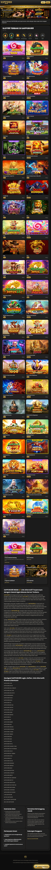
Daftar (48, 2)
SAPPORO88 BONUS (8, 700)
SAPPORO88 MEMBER (8, 722)
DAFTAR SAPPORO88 (8, 797)
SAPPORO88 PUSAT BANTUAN (10, 785)
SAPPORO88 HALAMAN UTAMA (10, 746)
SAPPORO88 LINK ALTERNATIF (10, 688)
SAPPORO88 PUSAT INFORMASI (10, 748)
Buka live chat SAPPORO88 (32, 838)
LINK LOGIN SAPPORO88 (9, 802)
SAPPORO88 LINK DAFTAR (9, 693)
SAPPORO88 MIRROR (8, 775)
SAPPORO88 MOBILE (8, 712)
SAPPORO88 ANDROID (8, 714)
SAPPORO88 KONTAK (8, 760)
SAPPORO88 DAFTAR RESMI (9, 792)
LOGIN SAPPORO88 (8, 794)
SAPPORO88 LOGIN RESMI (9, 789)
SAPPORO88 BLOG (8, 758)
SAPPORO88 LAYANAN (8, 731)
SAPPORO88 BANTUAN (8, 705)
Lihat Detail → (29, 559)
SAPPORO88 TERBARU (8, 734)
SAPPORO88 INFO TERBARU (9, 753)
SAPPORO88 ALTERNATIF (9, 773)
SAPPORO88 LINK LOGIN (9, 690)
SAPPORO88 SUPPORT (8, 707)
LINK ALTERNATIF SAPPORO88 (10, 799)
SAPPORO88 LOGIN (8, 683)
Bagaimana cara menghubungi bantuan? (13, 835)
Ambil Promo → (7, 562)
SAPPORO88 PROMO (8, 697)
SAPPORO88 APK (7, 719)
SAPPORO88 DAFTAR (8, 685)
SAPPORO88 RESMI (8, 736)
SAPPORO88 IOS (7, 717)
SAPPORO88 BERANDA (8, 695)
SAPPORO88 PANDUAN (8, 726)
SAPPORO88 (7, 595)
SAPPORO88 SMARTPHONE (9, 782)
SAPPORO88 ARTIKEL (8, 756)
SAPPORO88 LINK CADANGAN (10, 777)
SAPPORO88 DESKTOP (8, 780)
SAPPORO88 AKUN (8, 724)
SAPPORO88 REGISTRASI (9, 770)
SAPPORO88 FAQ (7, 702)
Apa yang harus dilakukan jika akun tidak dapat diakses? (12, 840)
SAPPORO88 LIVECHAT (8, 710)
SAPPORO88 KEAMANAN (9, 763)
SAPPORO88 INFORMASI (9, 729)
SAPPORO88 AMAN (8, 739)
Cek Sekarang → (30, 582)
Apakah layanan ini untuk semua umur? (13, 845)
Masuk (43, 2)
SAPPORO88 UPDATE (8, 751)
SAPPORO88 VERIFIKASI (8, 765)
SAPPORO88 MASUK (8, 768)
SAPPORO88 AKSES (8, 741)
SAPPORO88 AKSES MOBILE (9, 787)
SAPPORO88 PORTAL (8, 743)
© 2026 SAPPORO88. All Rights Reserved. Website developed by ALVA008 (25, 862)
